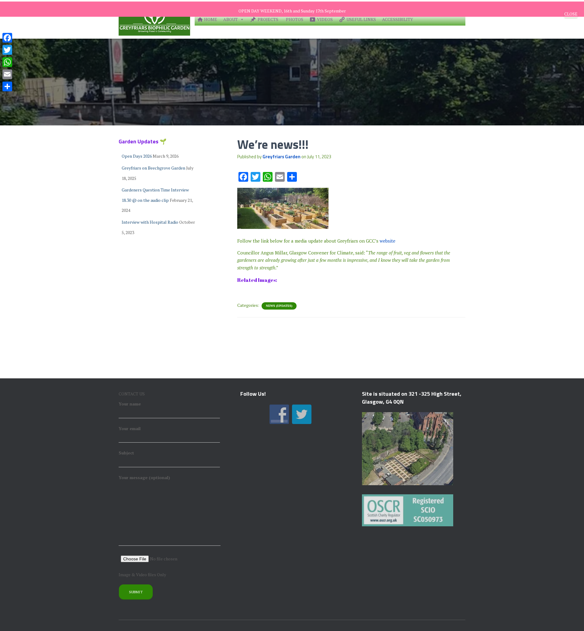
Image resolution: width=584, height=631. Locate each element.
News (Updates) (279, 306)
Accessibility (397, 19)
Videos (325, 19)
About (230, 19)
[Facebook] (7, 38)
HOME (210, 19)
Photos (294, 19)
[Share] (7, 86)
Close (571, 14)
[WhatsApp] (7, 62)
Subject (126, 453)
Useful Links (361, 19)
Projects (268, 19)
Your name (130, 404)
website (387, 241)
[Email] (7, 74)
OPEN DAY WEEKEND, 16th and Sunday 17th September (292, 11)
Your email (130, 428)
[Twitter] (7, 50)
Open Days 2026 (137, 156)
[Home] (154, 19)
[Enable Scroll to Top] (572, 618)
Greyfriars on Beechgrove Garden (153, 168)
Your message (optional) (144, 477)
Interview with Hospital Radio (150, 222)
